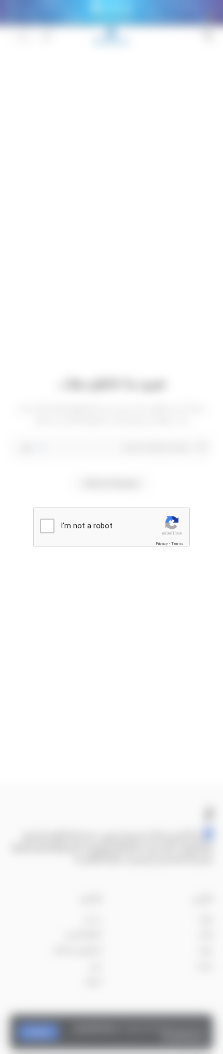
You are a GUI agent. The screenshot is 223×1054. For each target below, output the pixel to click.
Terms (177, 543)
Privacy (162, 543)
